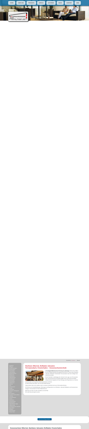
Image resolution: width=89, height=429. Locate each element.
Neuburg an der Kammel (14, 406)
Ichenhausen (12, 386)
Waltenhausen (12, 377)
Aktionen (51, 3)
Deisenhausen (12, 401)
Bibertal (11, 384)
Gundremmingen (13, 368)
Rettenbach (11, 407)
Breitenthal (11, 380)
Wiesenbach (12, 381)
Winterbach (12, 370)
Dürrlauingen (12, 369)
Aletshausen (12, 376)
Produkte (31, 3)
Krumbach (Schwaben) (14, 394)
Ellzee (10, 392)
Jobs (77, 3)
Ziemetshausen (12, 397)
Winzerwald (12, 411)
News (60, 3)
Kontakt (69, 3)
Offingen (11, 366)
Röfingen (11, 409)
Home (12, 3)
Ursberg (11, 396)
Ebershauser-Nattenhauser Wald (13, 403)
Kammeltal (11, 389)
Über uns (21, 3)
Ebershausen (12, 378)
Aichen (10, 398)
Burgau (10, 388)
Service (41, 3)
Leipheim (11, 365)
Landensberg (12, 372)
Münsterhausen (12, 373)
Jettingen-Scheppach (14, 390)
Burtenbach (11, 393)
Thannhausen (12, 410)
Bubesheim (11, 400)
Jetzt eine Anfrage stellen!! (44, 419)
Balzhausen (11, 374)
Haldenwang (12, 405)
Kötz (10, 385)
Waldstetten (12, 382)
